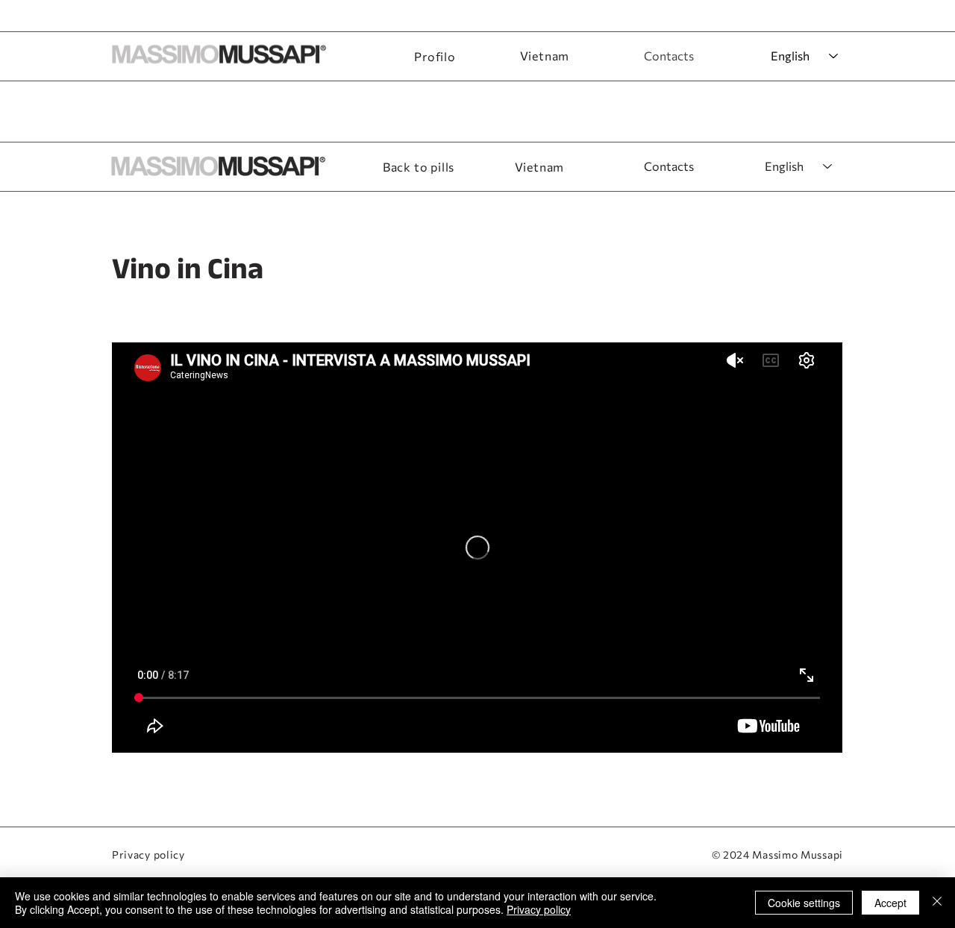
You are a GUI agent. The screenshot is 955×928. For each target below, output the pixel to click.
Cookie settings (804, 902)
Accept (890, 902)
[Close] (937, 902)
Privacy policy (148, 854)
